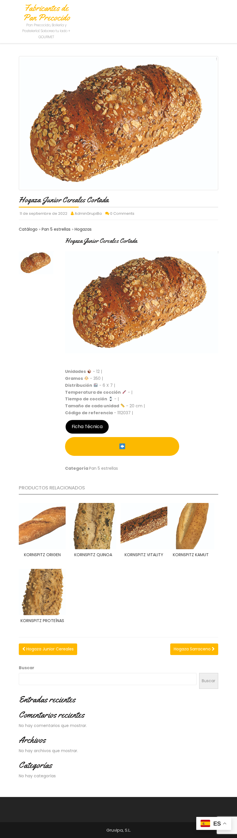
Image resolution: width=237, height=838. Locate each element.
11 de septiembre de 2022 (43, 213)
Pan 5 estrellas (57, 229)
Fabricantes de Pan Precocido (46, 12)
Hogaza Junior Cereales (49, 649)
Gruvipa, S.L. (118, 830)
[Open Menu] (217, 12)
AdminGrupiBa (88, 213)
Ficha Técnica (87, 426)
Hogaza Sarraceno (193, 649)
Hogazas (83, 229)
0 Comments (122, 213)
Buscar (26, 668)
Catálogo (29, 229)
